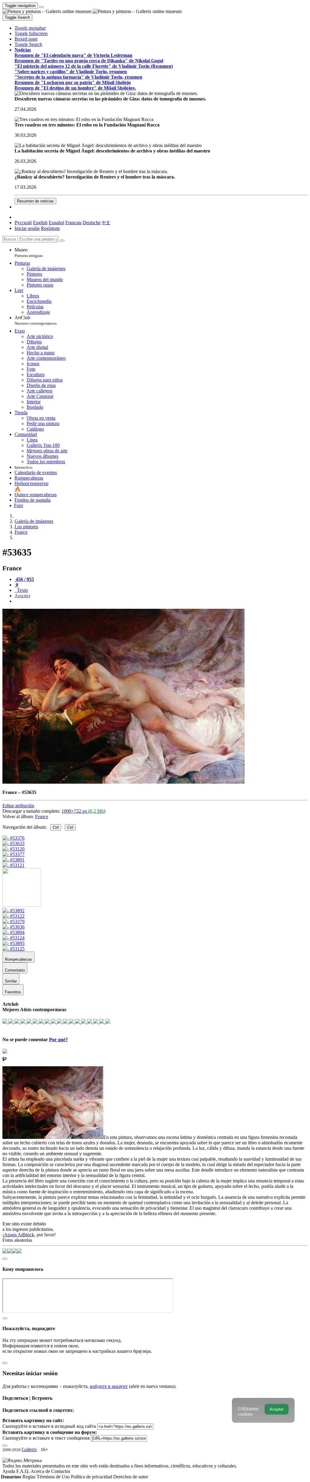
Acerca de (41, 1471)
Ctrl (56, 827)
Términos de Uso (54, 1476)
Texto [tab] (22, 590)
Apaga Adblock (19, 1234)
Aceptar (276, 1409)
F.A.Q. (23, 1471)
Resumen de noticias (35, 201)
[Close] (62, 240)
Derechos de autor (130, 1476)
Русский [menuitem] (23, 222)
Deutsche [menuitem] (92, 222)
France (41, 816)
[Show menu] (41, 7)
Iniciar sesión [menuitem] (27, 228)
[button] (30, 28)
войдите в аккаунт (109, 1386)
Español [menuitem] (56, 222)
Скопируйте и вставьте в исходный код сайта (49, 1426)
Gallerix (29, 1449)
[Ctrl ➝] (13, 910)
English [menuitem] (40, 222)
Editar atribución (18, 805)
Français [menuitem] (73, 222)
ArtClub (36, 320)
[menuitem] (106, 222)
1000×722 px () (83, 811)
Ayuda (9, 1471)
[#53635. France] (123, 782)
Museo (29, 252)
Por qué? (58, 1039)
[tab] (24, 579)
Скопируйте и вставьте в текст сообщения (46, 1438)
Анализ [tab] (22, 595)
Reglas (29, 1476)
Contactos (60, 1471)
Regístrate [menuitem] (50, 228)
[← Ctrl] (13, 865)
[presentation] (161, 601)
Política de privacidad (92, 1476)
